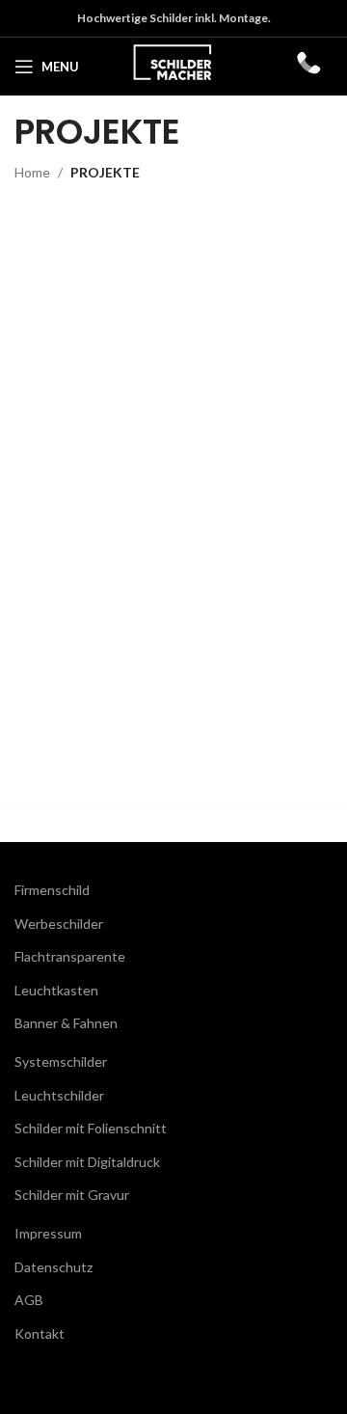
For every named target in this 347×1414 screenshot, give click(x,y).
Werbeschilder (58, 923)
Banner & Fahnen (66, 1023)
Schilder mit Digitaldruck (87, 1162)
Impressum (48, 1233)
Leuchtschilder (59, 1095)
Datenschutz (53, 1267)
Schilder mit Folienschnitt (90, 1128)
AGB (28, 1300)
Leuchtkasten (56, 990)
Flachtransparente (69, 956)
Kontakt (39, 1333)
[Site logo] (173, 65)
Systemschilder (60, 1061)
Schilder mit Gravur (71, 1194)
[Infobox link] (307, 67)
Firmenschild (52, 890)
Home (32, 172)
